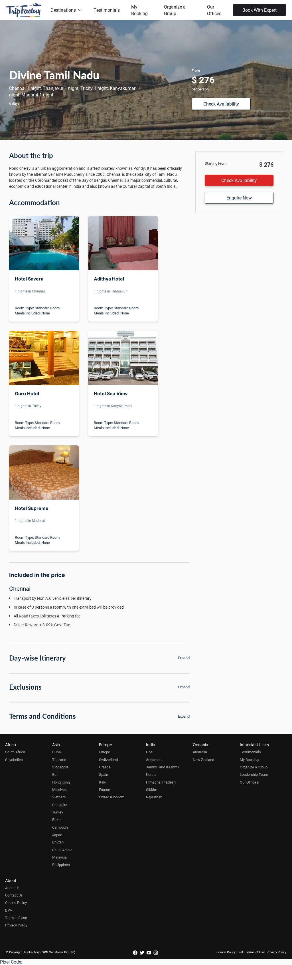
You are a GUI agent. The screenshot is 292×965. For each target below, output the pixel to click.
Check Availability (221, 104)
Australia (200, 751)
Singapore (60, 767)
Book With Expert (259, 10)
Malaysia (59, 857)
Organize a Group (175, 10)
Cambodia (60, 827)
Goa (149, 751)
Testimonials (107, 10)
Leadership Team (254, 774)
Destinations (63, 10)
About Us (12, 887)
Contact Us (14, 895)
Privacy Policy (16, 925)
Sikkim (151, 789)
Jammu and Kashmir (162, 767)
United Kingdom (111, 797)
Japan (57, 834)
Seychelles (14, 759)
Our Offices (214, 10)
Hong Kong (61, 782)
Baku (56, 819)
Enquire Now (239, 198)
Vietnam (59, 797)
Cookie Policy (16, 902)
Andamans (154, 759)
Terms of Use (16, 917)
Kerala (151, 774)
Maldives (59, 789)
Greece (105, 767)
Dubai (57, 751)
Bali (55, 774)
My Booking (139, 10)
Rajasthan (154, 797)
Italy (102, 782)
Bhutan (58, 842)
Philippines (61, 864)
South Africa (15, 751)
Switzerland (108, 759)
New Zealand (203, 759)
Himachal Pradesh (161, 782)
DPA (8, 910)
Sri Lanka (59, 804)
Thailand (59, 759)
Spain (103, 774)
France (104, 789)
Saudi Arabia (62, 849)
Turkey (57, 812)
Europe (104, 751)
